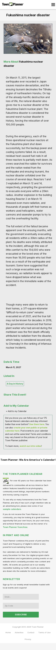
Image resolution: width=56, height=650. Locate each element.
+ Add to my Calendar (16, 411)
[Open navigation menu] (53, 4)
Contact (30, 632)
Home (8, 632)
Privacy (28, 639)
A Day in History (15, 383)
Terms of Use (44, 632)
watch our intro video (30, 446)
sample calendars (12, 509)
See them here (36, 424)
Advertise (19, 632)
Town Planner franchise (15, 527)
